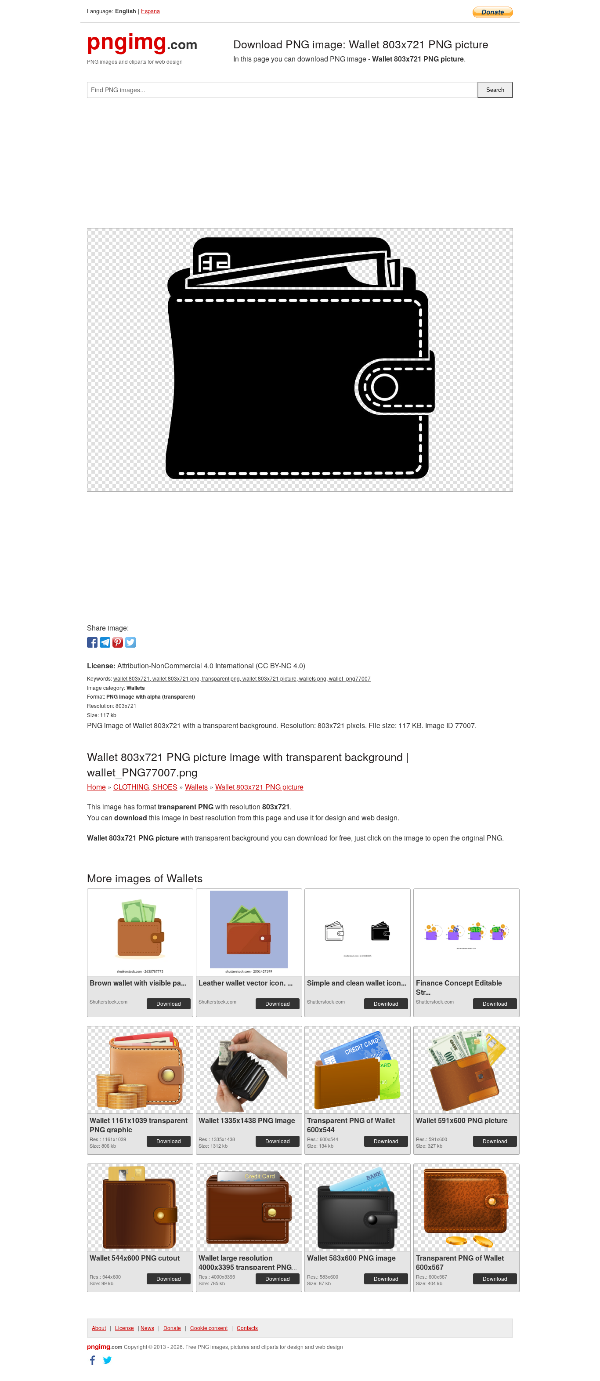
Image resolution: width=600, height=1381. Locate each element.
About (99, 1327)
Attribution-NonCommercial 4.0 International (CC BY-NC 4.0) (211, 665)
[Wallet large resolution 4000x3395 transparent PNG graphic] (249, 1208)
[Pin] (117, 642)
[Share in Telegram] (105, 642)
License (124, 1327)
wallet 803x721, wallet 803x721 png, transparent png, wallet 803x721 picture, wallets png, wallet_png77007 (242, 678)
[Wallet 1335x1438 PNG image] (249, 1070)
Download (168, 1003)
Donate (172, 1327)
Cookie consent (209, 1327)
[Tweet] (130, 642)
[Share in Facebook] (92, 642)
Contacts (247, 1327)
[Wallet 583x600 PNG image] (357, 1207)
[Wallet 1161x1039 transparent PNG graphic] (140, 1070)
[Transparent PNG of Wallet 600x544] (357, 1070)
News (147, 1327)
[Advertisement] (300, 166)
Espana (150, 11)
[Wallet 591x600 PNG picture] (466, 1070)
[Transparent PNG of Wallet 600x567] (466, 1207)
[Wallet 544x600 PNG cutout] (140, 1207)
